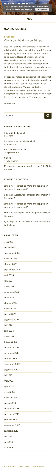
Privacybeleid (10, 466)
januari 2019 (10, 403)
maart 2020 (9, 336)
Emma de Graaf (11, 212)
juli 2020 (8, 325)
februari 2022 (10, 308)
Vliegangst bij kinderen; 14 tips (23, 40)
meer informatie (26, 9)
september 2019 (12, 364)
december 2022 (11, 292)
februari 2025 (10, 258)
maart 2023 (9, 286)
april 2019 (9, 386)
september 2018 (12, 425)
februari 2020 (10, 342)
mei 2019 (8, 381)
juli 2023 (8, 281)
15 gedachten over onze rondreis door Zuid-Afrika (28, 166)
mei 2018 (8, 447)
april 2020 (9, 331)
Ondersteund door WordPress (31, 466)
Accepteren (42, 9)
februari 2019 (10, 397)
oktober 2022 (10, 303)
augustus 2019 (11, 370)
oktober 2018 (10, 420)
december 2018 (11, 408)
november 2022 (11, 297)
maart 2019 (9, 392)
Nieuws (7, 158)
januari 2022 (10, 314)
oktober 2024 (10, 264)
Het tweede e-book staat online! (19, 141)
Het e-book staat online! (15, 149)
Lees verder (10, 103)
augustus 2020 (11, 320)
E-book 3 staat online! (14, 133)
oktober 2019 (10, 358)
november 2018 (11, 414)
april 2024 (9, 275)
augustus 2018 (11, 431)
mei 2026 (8, 242)
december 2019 (11, 347)
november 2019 (11, 353)
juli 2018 (8, 436)
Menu (29, 19)
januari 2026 (10, 247)
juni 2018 (8, 442)
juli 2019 (8, 375)
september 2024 (12, 269)
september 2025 (12, 253)
